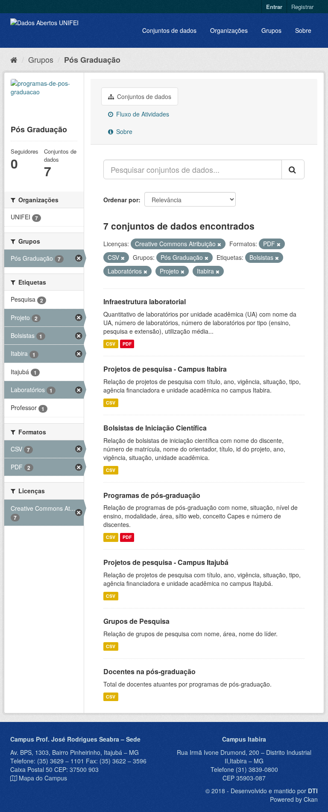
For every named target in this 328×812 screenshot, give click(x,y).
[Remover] (219, 244)
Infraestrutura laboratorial (144, 301)
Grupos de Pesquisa (136, 621)
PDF (127, 344)
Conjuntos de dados (169, 30)
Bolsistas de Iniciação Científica (155, 428)
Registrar (302, 7)
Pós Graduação (92, 59)
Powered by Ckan (294, 799)
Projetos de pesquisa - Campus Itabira (165, 369)
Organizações (229, 30)
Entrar (274, 7)
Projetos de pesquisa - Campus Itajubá (165, 562)
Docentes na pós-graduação (149, 671)
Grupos (271, 30)
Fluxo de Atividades (141, 114)
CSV (110, 344)
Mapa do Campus (43, 778)
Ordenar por (120, 199)
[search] (293, 169)
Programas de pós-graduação (151, 495)
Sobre (303, 30)
